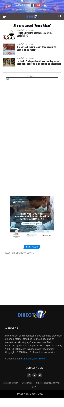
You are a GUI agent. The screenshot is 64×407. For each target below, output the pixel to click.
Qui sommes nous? (10, 383)
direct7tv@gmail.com (34, 358)
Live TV (33, 387)
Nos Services (27, 383)
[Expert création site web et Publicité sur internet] (46, 394)
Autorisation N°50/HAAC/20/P (48, 383)
